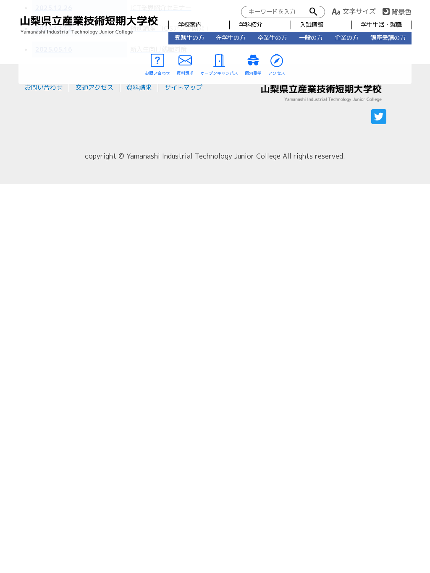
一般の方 (310, 38)
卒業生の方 (272, 38)
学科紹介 (250, 25)
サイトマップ (183, 87)
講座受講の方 (388, 38)
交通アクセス (94, 87)
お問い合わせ (44, 87)
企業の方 (346, 38)
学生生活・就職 (381, 25)
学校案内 (190, 25)
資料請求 (139, 87)
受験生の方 (189, 38)
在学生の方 (230, 38)
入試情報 (311, 25)
